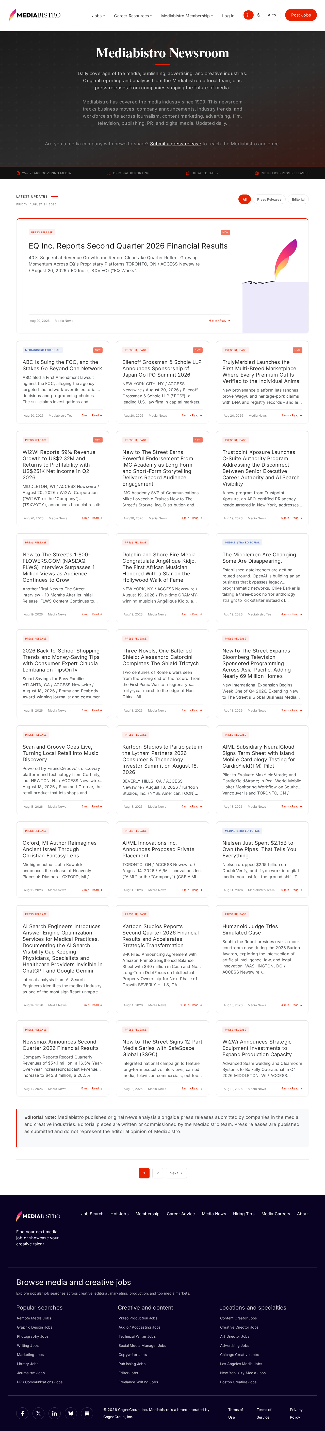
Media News (214, 1213)
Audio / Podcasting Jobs (139, 1327)
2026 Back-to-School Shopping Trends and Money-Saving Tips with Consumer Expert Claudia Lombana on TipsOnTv (61, 660)
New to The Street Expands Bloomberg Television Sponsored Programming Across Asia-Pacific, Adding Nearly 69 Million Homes (256, 663)
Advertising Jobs (234, 1345)
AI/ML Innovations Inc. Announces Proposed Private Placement (158, 849)
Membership (148, 1213)
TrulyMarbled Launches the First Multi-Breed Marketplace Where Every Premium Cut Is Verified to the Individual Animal (261, 371)
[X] (38, 1413)
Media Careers (276, 1213)
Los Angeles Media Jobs (241, 1364)
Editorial (298, 199)
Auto (272, 15)
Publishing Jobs (132, 1364)
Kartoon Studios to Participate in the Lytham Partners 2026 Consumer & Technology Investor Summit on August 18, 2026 (162, 759)
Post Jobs (301, 14)
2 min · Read (290, 415)
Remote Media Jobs (34, 1318)
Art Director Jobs (234, 1336)
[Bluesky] (71, 1413)
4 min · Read (90, 518)
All (245, 199)
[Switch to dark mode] (260, 15)
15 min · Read (190, 1005)
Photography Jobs (32, 1336)
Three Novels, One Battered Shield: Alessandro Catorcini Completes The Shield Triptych (160, 657)
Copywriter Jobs (133, 1354)
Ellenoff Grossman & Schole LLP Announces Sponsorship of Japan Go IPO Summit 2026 (161, 368)
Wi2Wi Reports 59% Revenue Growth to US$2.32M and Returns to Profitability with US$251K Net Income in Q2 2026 (59, 465)
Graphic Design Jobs (34, 1327)
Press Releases (269, 199)
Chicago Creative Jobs (239, 1354)
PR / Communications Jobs (39, 1382)
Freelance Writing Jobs (138, 1382)
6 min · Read (217, 320)
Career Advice (181, 1213)
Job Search (92, 1213)
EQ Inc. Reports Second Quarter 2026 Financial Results (128, 245)
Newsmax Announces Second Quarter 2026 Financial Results (61, 1045)
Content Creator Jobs (238, 1318)
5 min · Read (90, 415)
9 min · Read (290, 518)
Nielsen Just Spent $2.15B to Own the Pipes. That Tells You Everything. (259, 849)
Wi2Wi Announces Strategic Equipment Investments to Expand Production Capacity (257, 1048)
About (303, 1213)
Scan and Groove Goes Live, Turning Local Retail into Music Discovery (61, 753)
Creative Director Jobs (239, 1327)
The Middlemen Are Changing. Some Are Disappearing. (260, 558)
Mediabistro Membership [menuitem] (185, 15)
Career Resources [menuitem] (131, 15)
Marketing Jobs (30, 1354)
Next (174, 1173)
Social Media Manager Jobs (142, 1345)
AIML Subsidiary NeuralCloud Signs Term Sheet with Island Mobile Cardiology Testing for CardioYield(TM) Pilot (258, 756)
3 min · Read (190, 415)
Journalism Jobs (31, 1373)
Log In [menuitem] (228, 15)
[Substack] (87, 1413)
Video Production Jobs (138, 1318)
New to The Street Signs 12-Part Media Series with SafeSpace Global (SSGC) (162, 1048)
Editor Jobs (128, 1373)
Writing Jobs (28, 1345)
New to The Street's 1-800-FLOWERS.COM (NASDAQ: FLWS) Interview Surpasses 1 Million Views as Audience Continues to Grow (58, 567)
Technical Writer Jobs (137, 1336)
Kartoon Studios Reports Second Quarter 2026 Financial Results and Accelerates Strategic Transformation (160, 935)
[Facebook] (22, 1413)
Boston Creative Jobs (238, 1382)
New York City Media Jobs (243, 1373)
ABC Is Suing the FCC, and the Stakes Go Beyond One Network (62, 365)
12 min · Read (89, 1088)
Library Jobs (27, 1364)
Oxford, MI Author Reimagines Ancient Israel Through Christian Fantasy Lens (60, 849)
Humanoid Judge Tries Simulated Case (250, 929)
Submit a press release (175, 143)
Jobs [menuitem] (97, 15)
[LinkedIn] (54, 1413)
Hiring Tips (243, 1213)
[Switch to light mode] (248, 15)
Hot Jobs (119, 1213)
